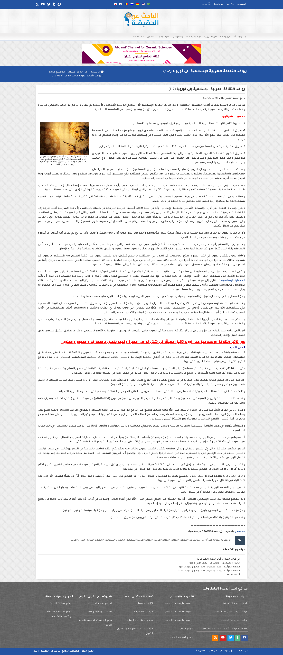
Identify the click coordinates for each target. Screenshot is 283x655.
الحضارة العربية (95, 540)
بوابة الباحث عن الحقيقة (234, 620)
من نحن (230, 4)
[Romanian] (126, 4)
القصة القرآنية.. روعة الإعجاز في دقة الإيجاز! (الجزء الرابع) (209, 567)
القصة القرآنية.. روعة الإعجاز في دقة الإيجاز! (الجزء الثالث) (209, 571)
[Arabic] (148, 4)
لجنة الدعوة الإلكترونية (235, 603)
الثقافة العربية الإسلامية (139, 540)
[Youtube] (42, 5)
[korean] (121, 4)
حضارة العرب (78, 540)
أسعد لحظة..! (232, 575)
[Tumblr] (53, 5)
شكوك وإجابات (163, 37)
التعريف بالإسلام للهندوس (178, 620)
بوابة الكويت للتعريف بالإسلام (231, 612)
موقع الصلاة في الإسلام (140, 620)
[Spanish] (137, 4)
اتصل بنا (218, 4)
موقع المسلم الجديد (141, 612)
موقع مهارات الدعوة (61, 603)
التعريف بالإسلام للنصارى (179, 603)
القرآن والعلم (226, 37)
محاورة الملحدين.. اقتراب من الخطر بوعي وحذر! (214, 563)
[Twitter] (48, 5)
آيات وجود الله (240, 37)
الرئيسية (241, 4)
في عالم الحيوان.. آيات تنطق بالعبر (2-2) (218, 559)
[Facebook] (59, 5)
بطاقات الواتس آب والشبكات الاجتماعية (225, 629)
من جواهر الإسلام (193, 37)
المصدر (240, 531)
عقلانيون (150, 37)
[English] (143, 4)
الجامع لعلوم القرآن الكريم (98, 603)
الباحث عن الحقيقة (190, 540)
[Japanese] (115, 4)
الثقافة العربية (162, 540)
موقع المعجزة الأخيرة (181, 637)
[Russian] (132, 4)
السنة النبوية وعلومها (100, 612)
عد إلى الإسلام (227, 651)
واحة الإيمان (178, 37)
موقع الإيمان (186, 629)
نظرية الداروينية (210, 37)
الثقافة (175, 540)
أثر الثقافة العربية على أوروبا (216, 540)
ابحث (205, 4)
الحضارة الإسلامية (233, 280)
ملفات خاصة (138, 37)
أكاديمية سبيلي (144, 603)
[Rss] (37, 5)
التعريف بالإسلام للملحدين (178, 612)
